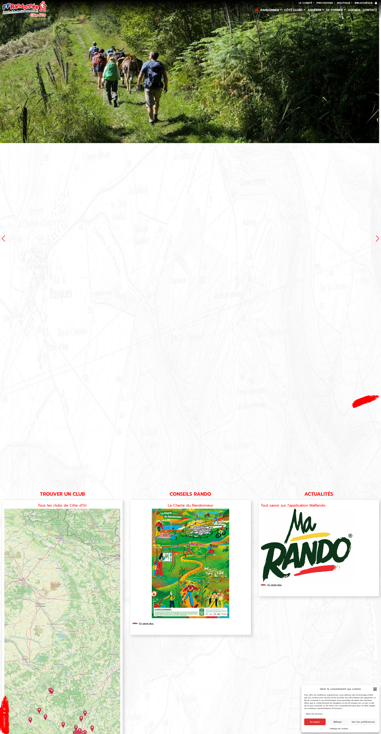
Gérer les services (314, 714)
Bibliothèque (364, 3)
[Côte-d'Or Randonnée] (24, 9)
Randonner (270, 10)
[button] (375, 689)
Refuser (338, 722)
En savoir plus (146, 623)
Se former (335, 10)
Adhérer (315, 10)
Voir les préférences (363, 722)
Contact (370, 10)
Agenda (354, 10)
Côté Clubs (294, 10)
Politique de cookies (339, 728)
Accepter (315, 722)
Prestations (325, 3)
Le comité (306, 3)
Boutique (344, 3)
